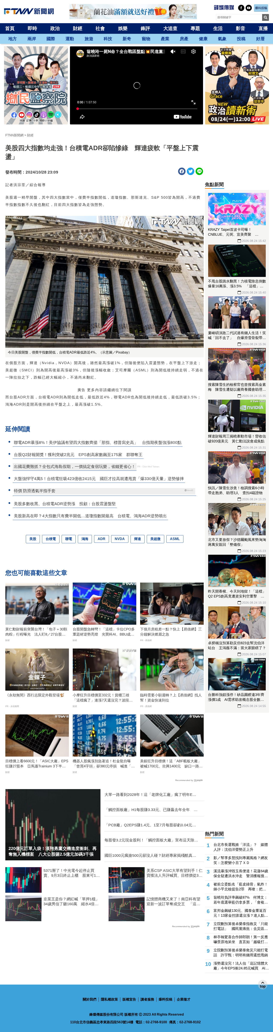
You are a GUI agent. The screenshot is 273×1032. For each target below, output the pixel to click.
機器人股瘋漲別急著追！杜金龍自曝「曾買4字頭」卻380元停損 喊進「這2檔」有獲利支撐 (104, 764)
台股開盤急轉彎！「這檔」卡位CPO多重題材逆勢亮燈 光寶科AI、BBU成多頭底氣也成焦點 (104, 632)
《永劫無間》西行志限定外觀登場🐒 (34, 695)
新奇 (127, 38)
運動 (69, 38)
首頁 (10, 28)
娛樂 (123, 28)
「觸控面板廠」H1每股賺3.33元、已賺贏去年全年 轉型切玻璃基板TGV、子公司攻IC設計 (151, 810)
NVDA (120, 539)
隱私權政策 (109, 999)
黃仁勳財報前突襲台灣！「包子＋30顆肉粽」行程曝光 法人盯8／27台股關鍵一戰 (36, 632)
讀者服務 (147, 999)
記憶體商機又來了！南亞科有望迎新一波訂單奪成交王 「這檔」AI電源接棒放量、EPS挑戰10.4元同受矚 (173, 902)
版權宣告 (129, 999)
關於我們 (89, 999)
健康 (203, 38)
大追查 (170, 28)
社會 (100, 28)
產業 (165, 38)
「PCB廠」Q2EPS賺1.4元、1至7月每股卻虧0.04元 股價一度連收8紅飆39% (150, 825)
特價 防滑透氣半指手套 (34, 491)
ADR (101, 539)
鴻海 (84, 539)
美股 (32, 539)
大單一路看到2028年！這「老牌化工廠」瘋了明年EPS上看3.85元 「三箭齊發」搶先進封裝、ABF (151, 795)
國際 (50, 38)
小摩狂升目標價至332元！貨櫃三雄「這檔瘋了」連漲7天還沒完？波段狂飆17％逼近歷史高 (103, 698)
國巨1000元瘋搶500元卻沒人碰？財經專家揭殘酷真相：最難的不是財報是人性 (148, 855)
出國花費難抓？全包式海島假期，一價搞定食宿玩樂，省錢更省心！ (74, 466)
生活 (218, 28)
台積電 (51, 539)
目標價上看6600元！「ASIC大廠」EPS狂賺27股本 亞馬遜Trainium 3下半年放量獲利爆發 (36, 764)
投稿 (241, 38)
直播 (263, 28)
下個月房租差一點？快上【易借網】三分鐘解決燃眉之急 (171, 631)
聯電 (68, 539)
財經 (77, 28)
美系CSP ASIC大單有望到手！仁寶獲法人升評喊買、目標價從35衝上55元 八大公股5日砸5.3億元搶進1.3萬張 (175, 873)
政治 (55, 28)
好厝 (260, 38)
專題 (195, 28)
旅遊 (89, 38)
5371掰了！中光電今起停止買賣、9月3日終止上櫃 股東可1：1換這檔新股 (72, 873)
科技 (108, 38)
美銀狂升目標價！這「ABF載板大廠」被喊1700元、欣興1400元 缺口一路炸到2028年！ (171, 764)
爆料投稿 (165, 999)
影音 (240, 28)
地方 (12, 38)
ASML (175, 539)
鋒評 (145, 28)
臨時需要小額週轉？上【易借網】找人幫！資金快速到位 (171, 697)
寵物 (146, 38)
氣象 (222, 38)
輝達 (137, 539)
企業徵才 (183, 999)
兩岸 (32, 38)
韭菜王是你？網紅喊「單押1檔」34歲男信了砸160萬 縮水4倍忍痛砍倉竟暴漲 (71, 902)
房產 (184, 38)
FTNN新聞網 (14, 135)
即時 (32, 28)
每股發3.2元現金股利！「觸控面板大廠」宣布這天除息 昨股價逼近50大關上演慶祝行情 (151, 840)
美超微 (155, 539)
